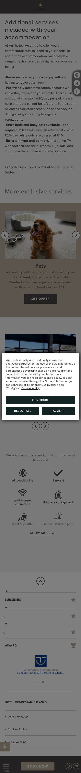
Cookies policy (30, 388)
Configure (40, 400)
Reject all (22, 411)
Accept (58, 411)
